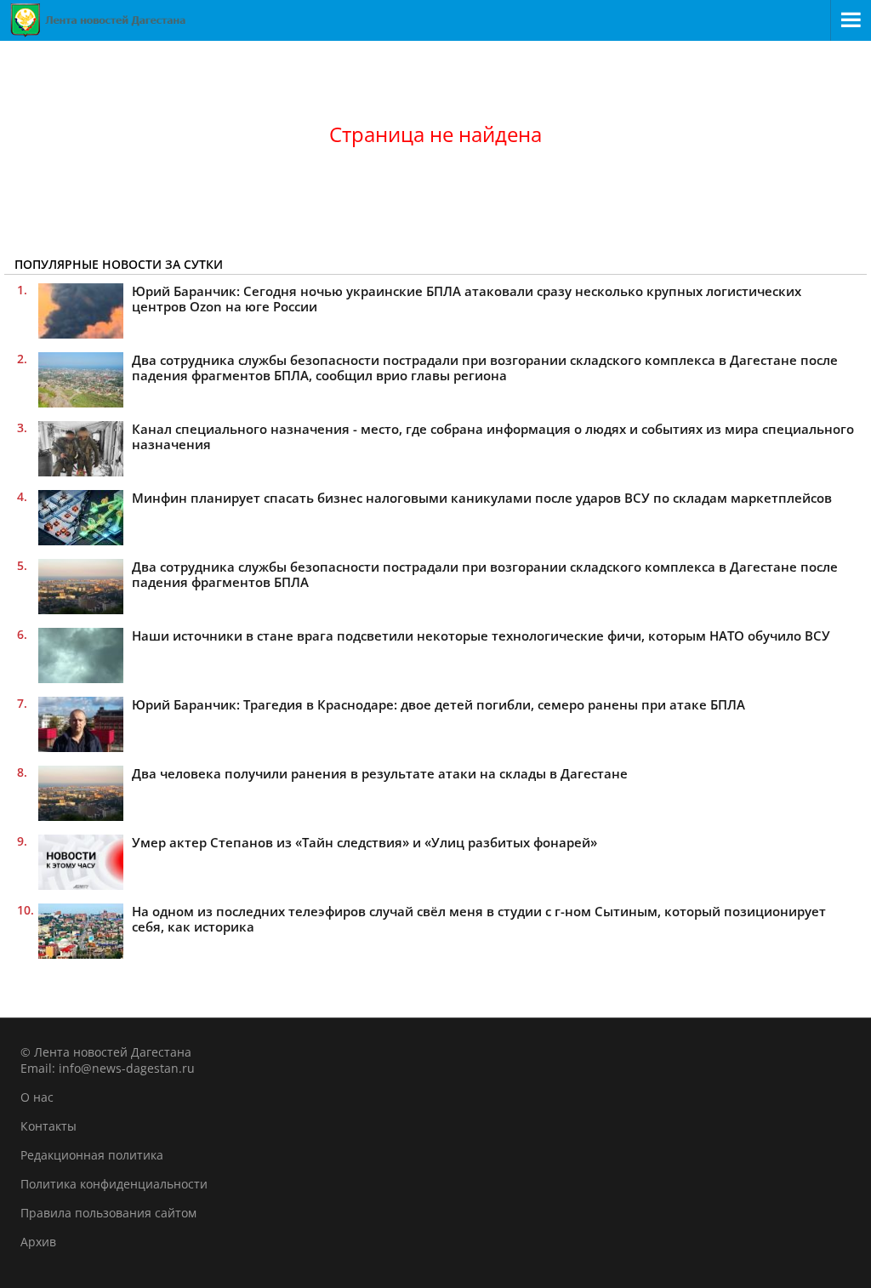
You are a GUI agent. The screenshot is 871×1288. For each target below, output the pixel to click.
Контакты (48, 1126)
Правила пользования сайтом (108, 1213)
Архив (38, 1242)
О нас (37, 1097)
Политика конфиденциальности (114, 1184)
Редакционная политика (91, 1155)
